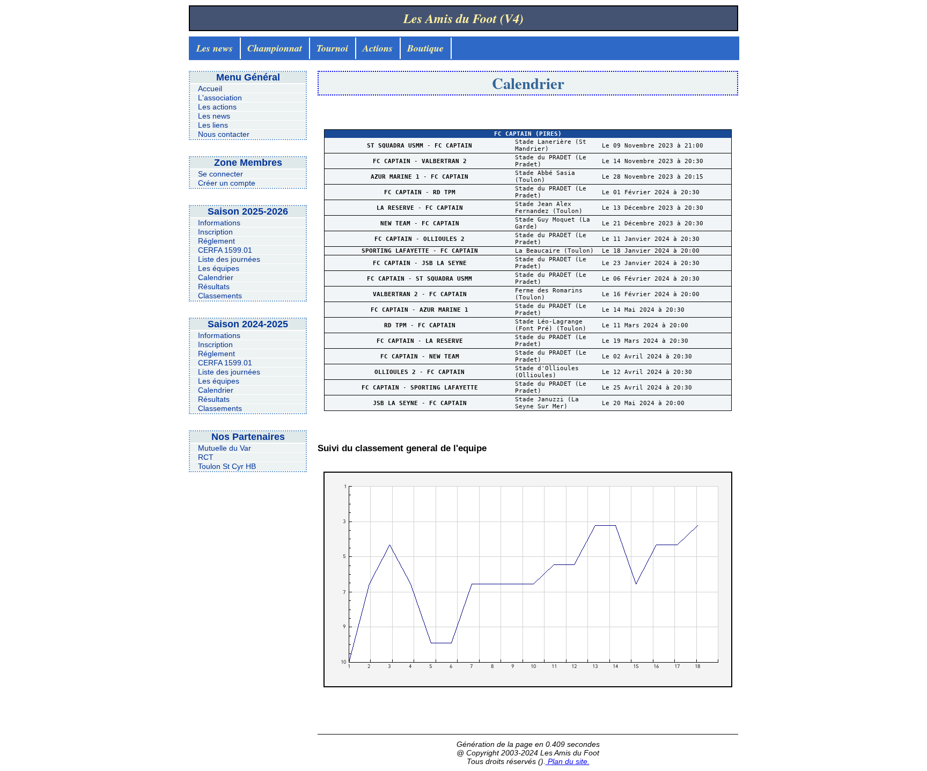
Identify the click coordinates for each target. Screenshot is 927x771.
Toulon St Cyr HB (227, 466)
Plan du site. (568, 761)
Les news (214, 116)
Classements (220, 295)
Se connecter (220, 174)
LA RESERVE (397, 207)
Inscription (215, 231)
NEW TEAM (397, 223)
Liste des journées (229, 259)
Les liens (213, 125)
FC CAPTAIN (453, 145)
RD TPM (444, 192)
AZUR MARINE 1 (397, 176)
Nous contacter (223, 134)
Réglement (216, 241)
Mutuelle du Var (224, 448)
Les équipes (218, 268)
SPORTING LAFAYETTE (397, 250)
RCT (206, 457)
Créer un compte (226, 183)
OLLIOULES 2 (444, 239)
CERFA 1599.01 (225, 250)
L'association (220, 97)
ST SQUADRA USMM (397, 145)
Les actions (217, 106)
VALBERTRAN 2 (444, 161)
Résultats (214, 286)
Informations (219, 222)
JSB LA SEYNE (444, 263)
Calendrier (215, 277)
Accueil (210, 88)
